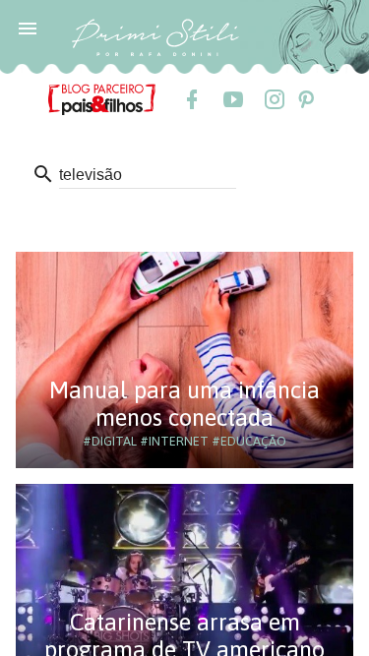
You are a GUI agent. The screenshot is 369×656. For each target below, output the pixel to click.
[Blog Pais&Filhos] (102, 98)
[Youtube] (232, 99)
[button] (27, 27)
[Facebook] (191, 99)
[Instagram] (273, 99)
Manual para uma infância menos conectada (184, 404)
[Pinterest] (305, 99)
